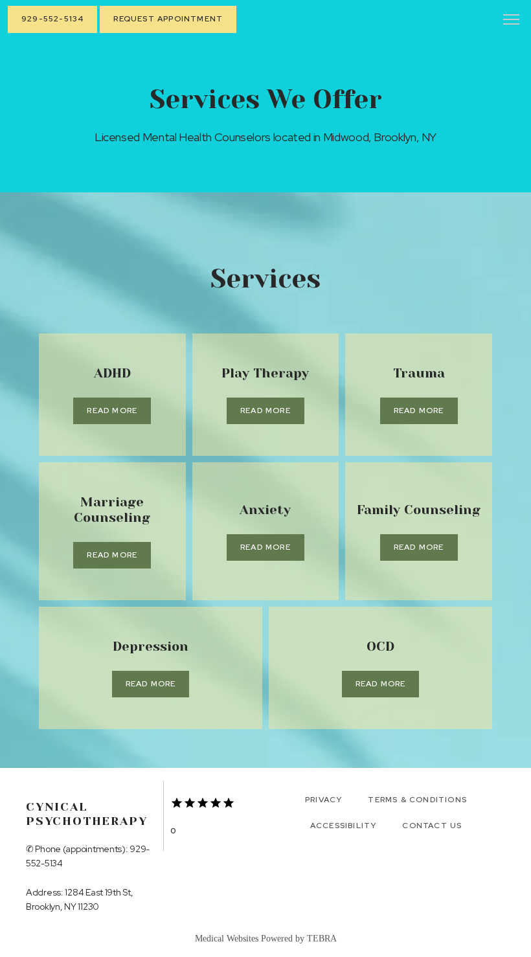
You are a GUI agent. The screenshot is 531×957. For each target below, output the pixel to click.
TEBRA (322, 938)
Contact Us (432, 825)
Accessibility (343, 825)
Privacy (323, 799)
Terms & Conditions (417, 799)
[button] (512, 21)
